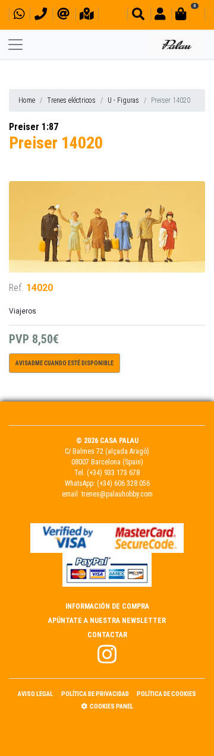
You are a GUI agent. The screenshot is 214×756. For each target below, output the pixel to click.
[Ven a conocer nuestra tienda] (87, 15)
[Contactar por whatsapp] (19, 15)
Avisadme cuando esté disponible (64, 363)
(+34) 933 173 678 (113, 473)
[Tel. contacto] (40, 15)
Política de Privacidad (95, 694)
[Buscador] (138, 15)
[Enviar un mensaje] (63, 15)
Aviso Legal (35, 694)
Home (26, 100)
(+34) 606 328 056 (123, 483)
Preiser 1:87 (33, 126)
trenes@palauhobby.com (117, 494)
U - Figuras (123, 100)
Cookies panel (111, 706)
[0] (187, 15)
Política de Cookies (166, 694)
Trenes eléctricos (71, 100)
